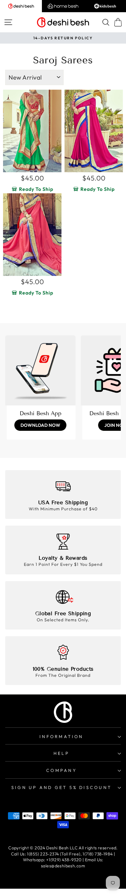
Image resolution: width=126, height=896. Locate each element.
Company (61, 770)
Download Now (40, 425)
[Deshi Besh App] (40, 370)
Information (61, 736)
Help (61, 753)
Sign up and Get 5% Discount (61, 787)
